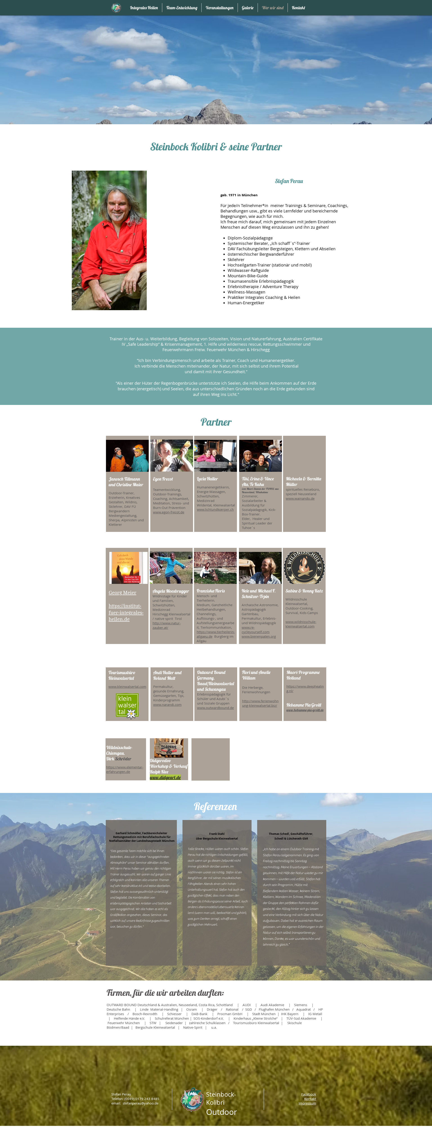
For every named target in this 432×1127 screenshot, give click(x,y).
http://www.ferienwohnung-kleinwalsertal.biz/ (260, 703)
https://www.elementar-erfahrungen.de (124, 769)
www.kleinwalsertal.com (127, 686)
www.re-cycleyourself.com (256, 629)
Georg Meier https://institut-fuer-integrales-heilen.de (126, 606)
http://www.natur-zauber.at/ (167, 625)
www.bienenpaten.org (259, 636)
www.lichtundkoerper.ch (215, 509)
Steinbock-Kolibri (221, 1098)
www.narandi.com (167, 704)
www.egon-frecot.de (168, 512)
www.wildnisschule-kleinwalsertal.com (301, 623)
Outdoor (221, 1112)
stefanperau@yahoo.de (140, 1103)
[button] (307, 1103)
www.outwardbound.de (215, 707)
